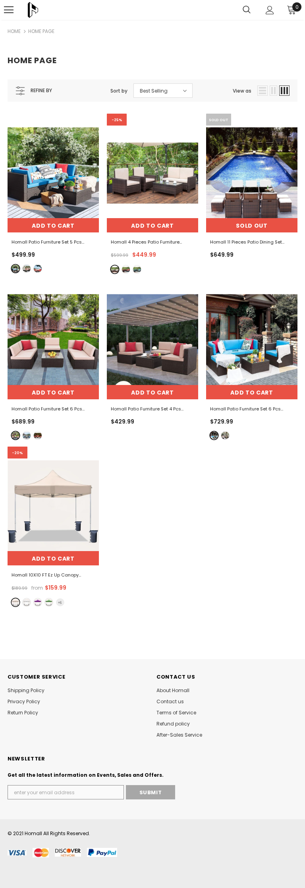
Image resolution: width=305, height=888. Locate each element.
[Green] (49, 602)
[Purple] (38, 602)
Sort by (118, 90)
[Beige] (27, 269)
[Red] (38, 269)
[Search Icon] (247, 10)
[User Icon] (270, 10)
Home (14, 31)
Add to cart (53, 226)
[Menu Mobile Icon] (9, 10)
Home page (41, 31)
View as (242, 90)
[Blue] (15, 269)
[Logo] (33, 10)
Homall (33, 833)
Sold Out (252, 226)
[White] (27, 602)
